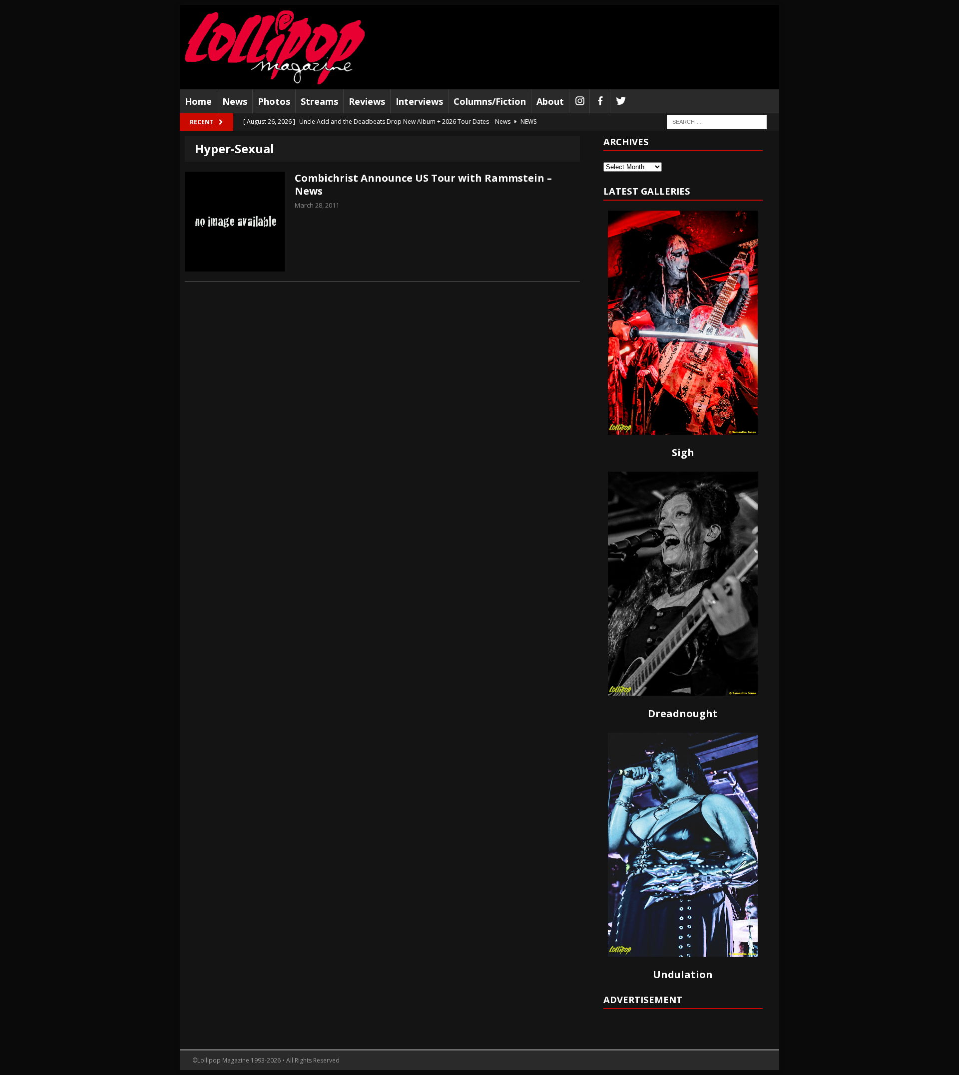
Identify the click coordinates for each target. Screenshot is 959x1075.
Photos (274, 101)
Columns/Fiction (490, 101)
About (550, 101)
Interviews (419, 101)
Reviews (367, 101)
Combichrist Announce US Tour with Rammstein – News (423, 184)
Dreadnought (683, 713)
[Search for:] (717, 121)
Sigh (683, 452)
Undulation (683, 974)
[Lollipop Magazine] (275, 47)
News (234, 101)
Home (198, 101)
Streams (319, 101)
